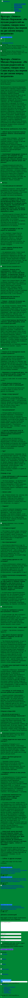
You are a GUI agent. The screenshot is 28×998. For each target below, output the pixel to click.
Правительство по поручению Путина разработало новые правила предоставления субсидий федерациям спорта (12, 907)
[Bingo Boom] (4, 974)
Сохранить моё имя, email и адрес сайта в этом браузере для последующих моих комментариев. (13, 944)
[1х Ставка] (4, 954)
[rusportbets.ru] (6, 1)
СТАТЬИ (6, 991)
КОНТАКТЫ (17, 11)
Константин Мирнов (7, 42)
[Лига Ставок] (5, 969)
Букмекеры (7, 988)
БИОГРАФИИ (7, 990)
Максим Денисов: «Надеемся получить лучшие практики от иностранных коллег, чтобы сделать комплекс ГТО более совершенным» (13, 880)
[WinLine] (3, 959)
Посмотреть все (6, 980)
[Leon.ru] (3, 964)
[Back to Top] (1, 996)
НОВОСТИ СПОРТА (6, 37)
